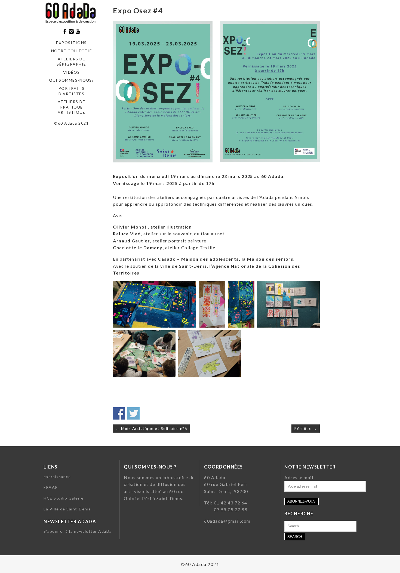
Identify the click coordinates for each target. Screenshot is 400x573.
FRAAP (51, 487)
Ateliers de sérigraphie (71, 62)
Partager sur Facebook (119, 413)
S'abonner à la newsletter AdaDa (78, 531)
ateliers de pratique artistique (71, 107)
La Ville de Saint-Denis (67, 509)
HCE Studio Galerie (64, 498)
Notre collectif (71, 50)
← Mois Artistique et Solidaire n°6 (151, 428)
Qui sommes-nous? (71, 80)
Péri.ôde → (305, 428)
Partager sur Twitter (133, 413)
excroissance (57, 476)
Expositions (71, 42)
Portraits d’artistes (72, 91)
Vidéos (71, 72)
